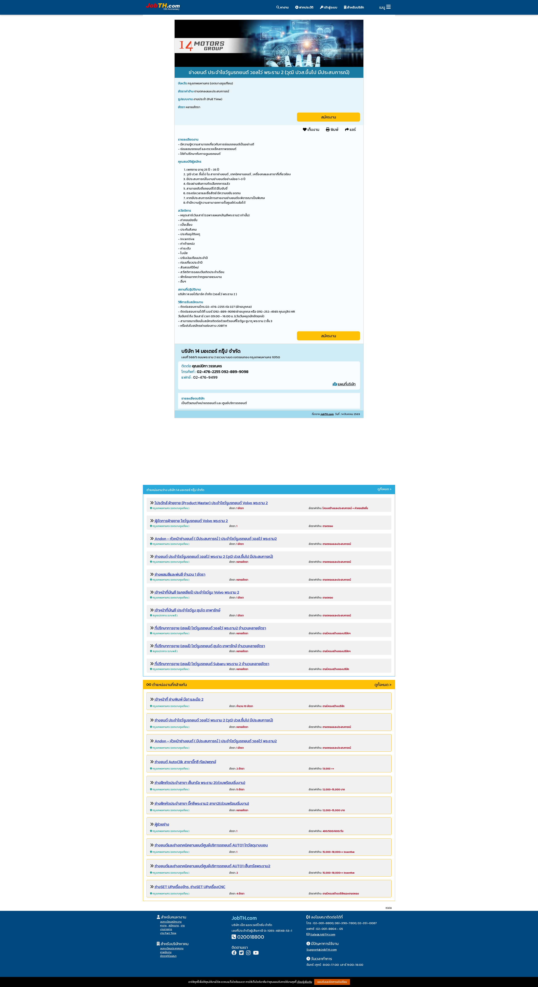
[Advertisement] (269, 452)
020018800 (250, 937)
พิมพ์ (334, 129)
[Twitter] (241, 953)
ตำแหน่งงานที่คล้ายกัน (169, 684)
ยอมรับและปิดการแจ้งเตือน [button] (332, 982)
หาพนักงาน (165, 952)
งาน (183, 925)
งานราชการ (166, 929)
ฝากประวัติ (306, 7)
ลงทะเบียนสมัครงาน (171, 922)
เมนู (382, 7)
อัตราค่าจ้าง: (338, 508)
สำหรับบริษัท (355, 7)
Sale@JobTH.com (322, 934)
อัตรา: (236, 508)
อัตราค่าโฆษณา (168, 956)
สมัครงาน (328, 117)
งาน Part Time (168, 933)
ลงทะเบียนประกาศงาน (171, 948)
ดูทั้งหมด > (384, 489)
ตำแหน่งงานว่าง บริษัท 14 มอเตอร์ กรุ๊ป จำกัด (175, 489)
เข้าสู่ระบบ (330, 7)
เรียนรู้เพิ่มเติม (304, 982)
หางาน (284, 7)
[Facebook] (234, 953)
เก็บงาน (313, 129)
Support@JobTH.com (321, 949)
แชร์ (352, 129)
